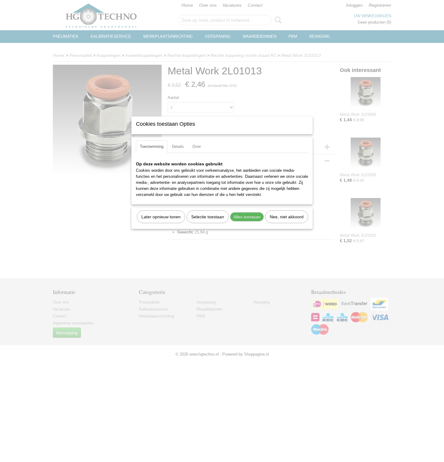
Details (178, 146)
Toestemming (151, 146)
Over (196, 146)
